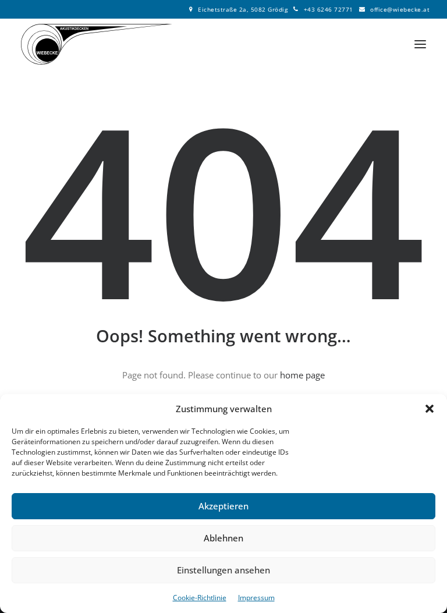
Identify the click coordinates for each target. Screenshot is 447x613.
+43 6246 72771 (328, 9)
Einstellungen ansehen (223, 570)
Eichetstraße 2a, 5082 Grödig (243, 9)
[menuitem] (238, 9)
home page (302, 375)
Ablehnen (223, 538)
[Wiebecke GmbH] (96, 44)
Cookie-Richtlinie (199, 598)
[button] (429, 408)
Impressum (256, 598)
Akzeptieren (223, 506)
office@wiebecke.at (400, 9)
